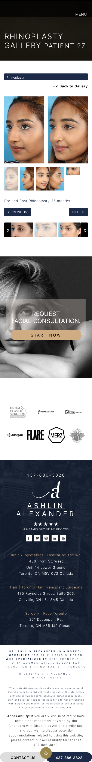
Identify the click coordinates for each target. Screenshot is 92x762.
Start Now (46, 335)
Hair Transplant (67, 658)
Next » (78, 212)
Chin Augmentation (32, 662)
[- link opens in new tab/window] (77, 434)
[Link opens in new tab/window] (18, 411)
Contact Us (23, 757)
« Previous (17, 212)
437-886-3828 (46, 475)
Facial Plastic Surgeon (57, 655)
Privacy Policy (46, 677)
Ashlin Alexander (46, 509)
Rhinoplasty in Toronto (60, 666)
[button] (46, 753)
